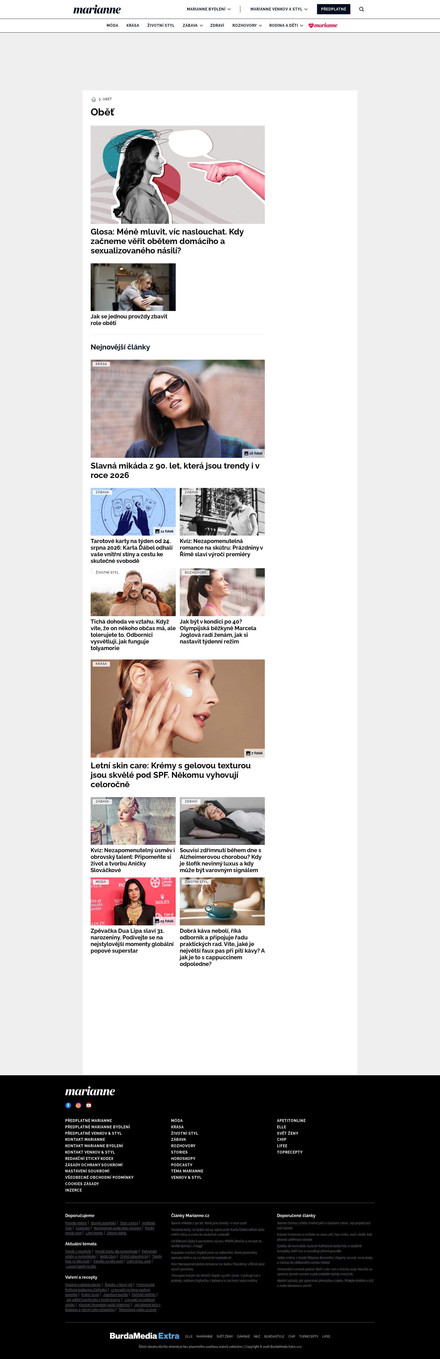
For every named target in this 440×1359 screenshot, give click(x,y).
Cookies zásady (82, 1184)
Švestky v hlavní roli (118, 1285)
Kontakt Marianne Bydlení (94, 1146)
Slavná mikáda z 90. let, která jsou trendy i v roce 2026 (209, 1223)
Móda (112, 25)
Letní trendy (94, 1233)
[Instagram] (78, 1105)
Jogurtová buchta (115, 1295)
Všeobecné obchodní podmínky (99, 1177)
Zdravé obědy (117, 1233)
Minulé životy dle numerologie (116, 1251)
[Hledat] (361, 9)
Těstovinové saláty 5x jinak (137, 1310)
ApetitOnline (291, 1121)
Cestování (83, 1228)
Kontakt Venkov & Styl (90, 1152)
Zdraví (217, 25)
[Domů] (101, 9)
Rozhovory (244, 25)
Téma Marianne (187, 1171)
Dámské (243, 1336)
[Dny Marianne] (323, 25)
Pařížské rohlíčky (144, 1295)
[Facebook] (68, 1105)
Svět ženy (287, 1133)
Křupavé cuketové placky (83, 1285)
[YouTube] (89, 1105)
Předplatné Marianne (88, 1121)
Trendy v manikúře (78, 1251)
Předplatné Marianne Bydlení (97, 1127)
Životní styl (161, 25)
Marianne (205, 1336)
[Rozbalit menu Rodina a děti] (300, 25)
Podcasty (182, 1165)
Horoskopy (183, 1159)
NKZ (257, 1336)
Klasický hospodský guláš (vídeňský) (104, 1305)
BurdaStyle (274, 1336)
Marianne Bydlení (206, 9)
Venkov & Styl (186, 1177)
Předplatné (333, 9)
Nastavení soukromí (87, 1171)
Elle (281, 1127)
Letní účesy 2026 (139, 1261)
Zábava (190, 25)
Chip (281, 1139)
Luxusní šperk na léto (81, 1266)
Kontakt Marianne (85, 1139)
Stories (179, 1152)
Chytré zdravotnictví (134, 1256)
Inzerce (73, 1190)
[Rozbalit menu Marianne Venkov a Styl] (304, 9)
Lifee (282, 1146)
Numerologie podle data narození (117, 1228)
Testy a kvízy (129, 1223)
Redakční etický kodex (89, 1159)
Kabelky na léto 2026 (108, 1261)
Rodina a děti (283, 25)
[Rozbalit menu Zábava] (200, 25)
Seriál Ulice (108, 1256)
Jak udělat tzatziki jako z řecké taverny (93, 1300)
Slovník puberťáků (103, 1223)
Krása (133, 25)
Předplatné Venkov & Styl (93, 1133)
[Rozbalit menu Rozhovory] (259, 25)
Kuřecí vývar (90, 1295)
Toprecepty (290, 1152)
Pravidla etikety (76, 1223)
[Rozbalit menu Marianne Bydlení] (228, 9)
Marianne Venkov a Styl (276, 9)
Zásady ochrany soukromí (94, 1165)
